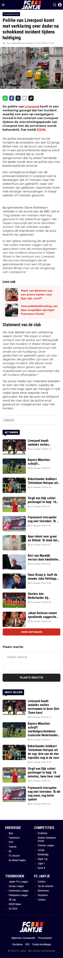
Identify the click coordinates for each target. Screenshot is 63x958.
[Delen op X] (18, 98)
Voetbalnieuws (11, 14)
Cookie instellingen (41, 944)
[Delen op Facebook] (11, 98)
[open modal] (60, 5)
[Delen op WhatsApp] (5, 98)
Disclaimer (17, 944)
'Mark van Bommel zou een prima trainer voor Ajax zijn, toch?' (36, 294)
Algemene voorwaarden (23, 937)
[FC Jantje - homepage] (31, 926)
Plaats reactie (31, 677)
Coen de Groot (18, 43)
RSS (27, 944)
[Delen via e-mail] (24, 98)
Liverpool (32, 106)
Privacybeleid (45, 937)
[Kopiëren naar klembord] (31, 98)
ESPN (41, 129)
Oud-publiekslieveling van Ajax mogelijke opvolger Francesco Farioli (39, 310)
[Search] (55, 5)
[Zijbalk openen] (3, 5)
